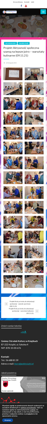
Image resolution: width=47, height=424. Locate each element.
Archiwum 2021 (10, 43)
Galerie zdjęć (23, 43)
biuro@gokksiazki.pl (24, 363)
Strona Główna (18, 2)
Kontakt (26, 2)
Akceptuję (7, 420)
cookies (32, 410)
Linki (32, 2)
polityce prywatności (28, 408)
